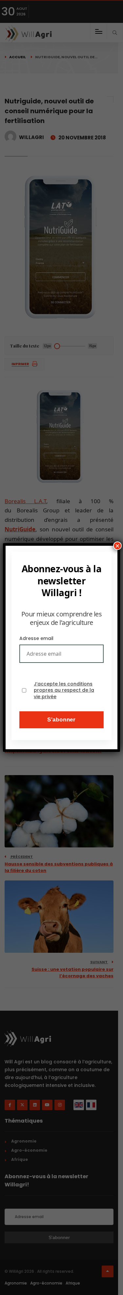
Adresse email (36, 638)
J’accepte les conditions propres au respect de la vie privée (64, 690)
